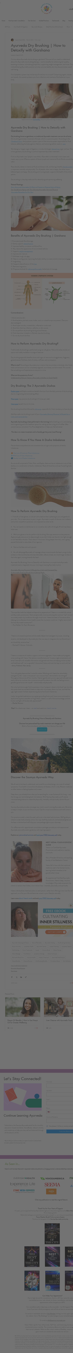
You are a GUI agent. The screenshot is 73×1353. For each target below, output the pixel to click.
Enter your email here (14, 61)
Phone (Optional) (13, 69)
